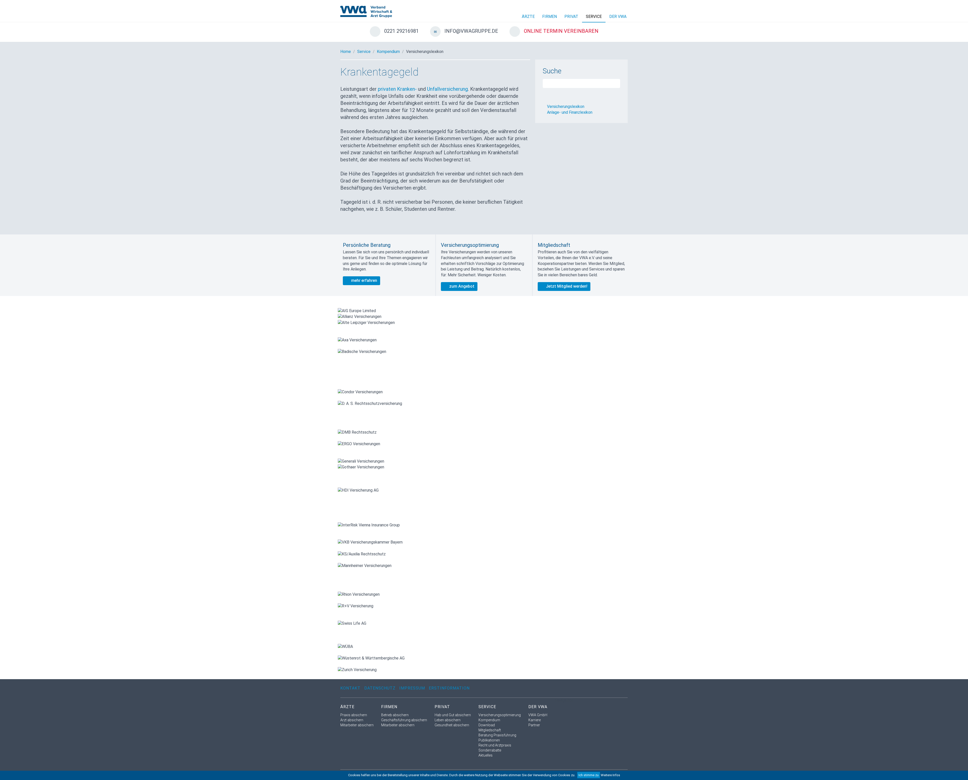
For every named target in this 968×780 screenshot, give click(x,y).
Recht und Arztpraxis (494, 745)
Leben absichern (448, 720)
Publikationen (489, 740)
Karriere (534, 720)
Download (486, 725)
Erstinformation (449, 688)
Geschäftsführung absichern (404, 720)
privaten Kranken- (397, 89)
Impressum (412, 688)
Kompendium (388, 51)
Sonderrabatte (489, 750)
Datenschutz (380, 688)
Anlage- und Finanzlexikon (569, 112)
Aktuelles (485, 755)
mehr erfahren (363, 280)
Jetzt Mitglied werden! (566, 286)
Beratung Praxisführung (497, 735)
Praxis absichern (353, 715)
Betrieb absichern (395, 715)
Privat (571, 16)
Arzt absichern (351, 720)
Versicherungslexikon (424, 51)
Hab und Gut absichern (453, 715)
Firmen (549, 16)
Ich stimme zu (589, 775)
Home (345, 51)
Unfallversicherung (447, 89)
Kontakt (350, 688)
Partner (534, 725)
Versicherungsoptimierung (499, 715)
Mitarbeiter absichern (357, 725)
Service (594, 16)
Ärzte (528, 16)
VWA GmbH (537, 715)
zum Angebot (461, 286)
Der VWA (617, 16)
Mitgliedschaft (489, 730)
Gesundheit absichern (452, 725)
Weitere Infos (610, 775)
